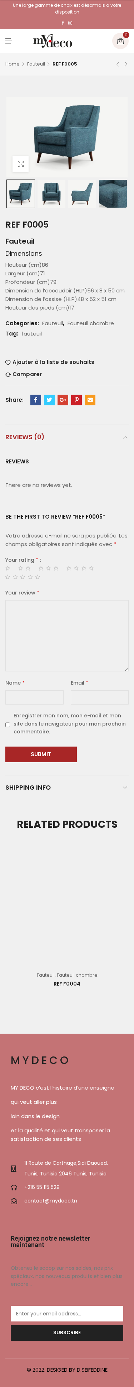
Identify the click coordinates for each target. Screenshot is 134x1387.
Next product (126, 64)
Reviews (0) (24, 436)
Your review (22, 592)
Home (12, 64)
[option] (20, 194)
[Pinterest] (76, 400)
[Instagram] (70, 23)
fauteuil (31, 333)
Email (79, 682)
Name (15, 682)
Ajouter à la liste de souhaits (53, 362)
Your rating (21, 559)
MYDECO (41, 1060)
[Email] (90, 400)
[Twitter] (49, 400)
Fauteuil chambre (91, 323)
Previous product (117, 64)
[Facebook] (63, 23)
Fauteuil (36, 64)
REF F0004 (67, 983)
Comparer (27, 374)
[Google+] (63, 400)
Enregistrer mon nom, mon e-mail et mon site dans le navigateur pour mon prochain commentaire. (70, 723)
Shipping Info (28, 787)
